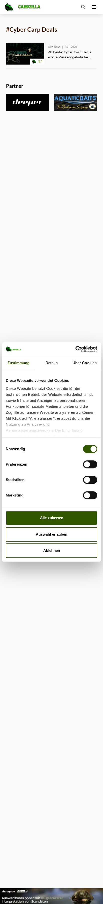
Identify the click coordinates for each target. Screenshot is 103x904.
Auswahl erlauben (51, 534)
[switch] (90, 464)
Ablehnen (51, 550)
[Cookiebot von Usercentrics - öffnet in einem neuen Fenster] (75, 349)
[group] (22, 102)
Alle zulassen (51, 518)
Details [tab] (52, 363)
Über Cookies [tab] (84, 363)
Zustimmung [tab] (19, 363)
